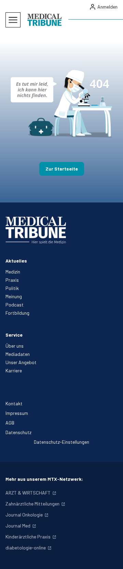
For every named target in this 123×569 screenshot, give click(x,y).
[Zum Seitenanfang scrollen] (110, 556)
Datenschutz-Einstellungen (61, 442)
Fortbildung (17, 313)
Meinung (13, 296)
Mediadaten (17, 354)
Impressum (16, 413)
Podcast (14, 304)
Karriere (13, 370)
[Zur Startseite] (44, 19)
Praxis (12, 280)
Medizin (12, 272)
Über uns (14, 346)
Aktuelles (16, 261)
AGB (9, 423)
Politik (12, 288)
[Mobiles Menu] (12, 19)
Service (14, 335)
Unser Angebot (21, 362)
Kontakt (14, 403)
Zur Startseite (61, 169)
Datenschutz (18, 432)
